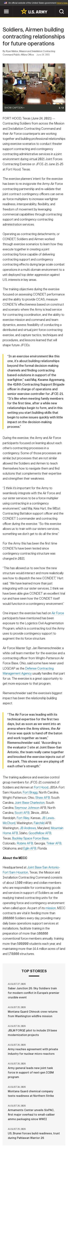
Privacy (51, 1230)
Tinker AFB (53, 843)
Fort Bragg (30, 792)
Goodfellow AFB (40, 833)
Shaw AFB (42, 798)
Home (15, 1230)
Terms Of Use (15, 1234)
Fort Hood (41, 787)
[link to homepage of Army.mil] (34, 11)
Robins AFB (25, 843)
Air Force (58, 613)
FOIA (58, 1234)
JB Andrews (28, 828)
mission (51, 908)
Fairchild (39, 823)
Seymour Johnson (27, 808)
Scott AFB (22, 813)
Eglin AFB (29, 848)
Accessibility (39, 1234)
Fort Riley (23, 818)
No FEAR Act (17, 1239)
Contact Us (32, 1230)
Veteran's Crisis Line (45, 1239)
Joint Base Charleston (30, 803)
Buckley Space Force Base (30, 838)
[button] (2, 7)
